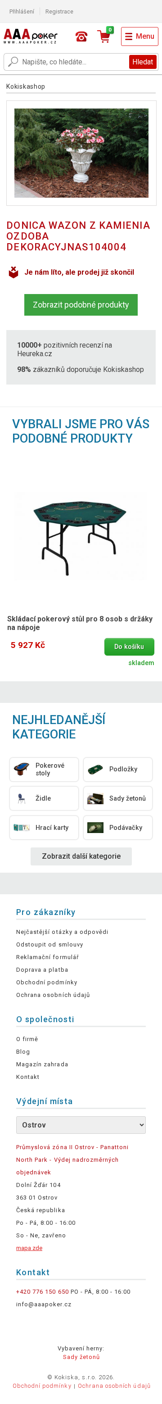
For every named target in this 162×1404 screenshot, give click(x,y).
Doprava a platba (42, 969)
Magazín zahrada (42, 1064)
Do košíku (129, 647)
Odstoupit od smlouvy (49, 944)
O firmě (27, 1039)
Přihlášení (21, 11)
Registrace (59, 11)
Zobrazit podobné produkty (81, 304)
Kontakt (28, 1076)
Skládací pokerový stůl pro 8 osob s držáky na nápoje (80, 623)
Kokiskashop (25, 86)
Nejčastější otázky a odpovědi (62, 931)
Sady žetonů (81, 1357)
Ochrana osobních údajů (53, 995)
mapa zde (29, 1248)
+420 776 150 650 (42, 1291)
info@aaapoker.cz (44, 1304)
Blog (23, 1051)
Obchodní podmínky (46, 982)
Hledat (142, 62)
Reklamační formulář (47, 957)
